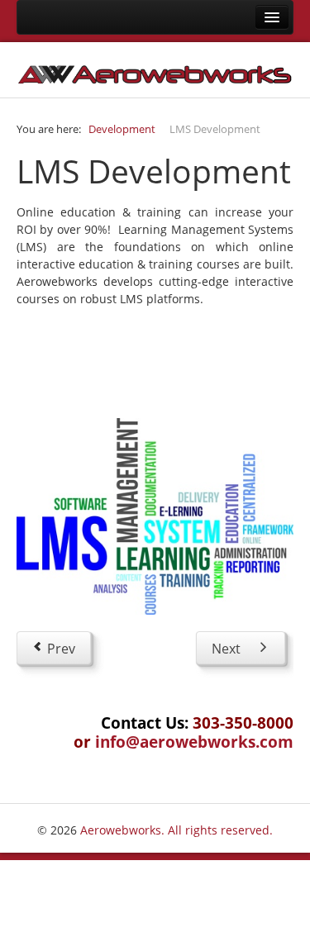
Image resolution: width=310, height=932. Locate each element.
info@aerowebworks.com (194, 741)
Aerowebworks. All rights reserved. (176, 830)
